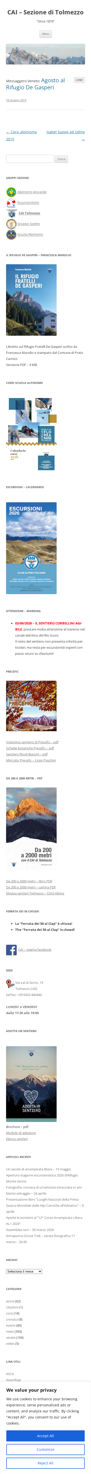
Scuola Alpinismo (30, 234)
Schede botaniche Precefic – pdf (30, 748)
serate (10, 1337)
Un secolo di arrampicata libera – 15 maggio (38, 1169)
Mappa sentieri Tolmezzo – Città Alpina (35, 893)
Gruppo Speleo (28, 224)
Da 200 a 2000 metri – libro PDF (29, 881)
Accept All (45, 1435)
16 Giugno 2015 (16, 100)
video (10, 1343)
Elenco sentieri (17, 1139)
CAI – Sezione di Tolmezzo (45, 12)
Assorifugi (13, 1380)
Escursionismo (28, 202)
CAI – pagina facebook (34, 949)
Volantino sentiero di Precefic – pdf (32, 742)
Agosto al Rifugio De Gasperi (35, 83)
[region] (45, 1428)
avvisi (10, 1301)
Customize (45, 1449)
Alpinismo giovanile (32, 192)
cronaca (12, 1319)
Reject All (45, 1463)
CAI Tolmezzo (29, 213)
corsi (9, 1313)
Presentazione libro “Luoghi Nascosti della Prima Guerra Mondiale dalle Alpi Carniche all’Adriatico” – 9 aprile (45, 1205)
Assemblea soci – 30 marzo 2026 (30, 1229)
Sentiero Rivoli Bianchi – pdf (27, 754)
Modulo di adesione (21, 1132)
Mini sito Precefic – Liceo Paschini (31, 760)
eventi (10, 1325)
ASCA (10, 1374)
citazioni (12, 1307)
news (10, 1331)
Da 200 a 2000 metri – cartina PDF (31, 887)
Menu (45, 33)
